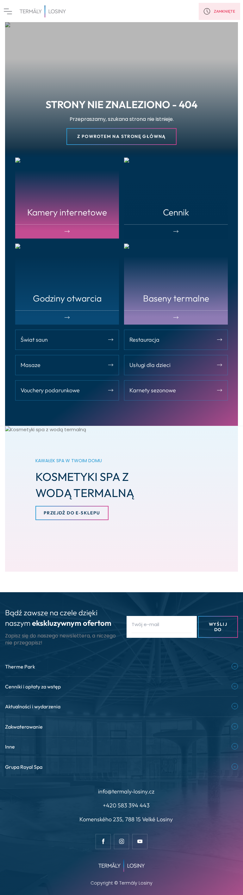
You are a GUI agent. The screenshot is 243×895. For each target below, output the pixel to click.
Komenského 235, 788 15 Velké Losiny (126, 819)
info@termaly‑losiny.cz (126, 791)
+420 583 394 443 (126, 805)
